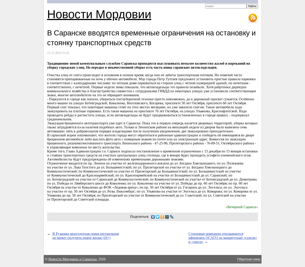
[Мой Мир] (167, 217)
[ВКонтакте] (153, 217)
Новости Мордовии (99, 14)
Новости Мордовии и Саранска (72, 259)
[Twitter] (157, 217)
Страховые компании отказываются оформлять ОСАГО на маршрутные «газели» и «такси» (222, 238)
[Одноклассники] (162, 217)
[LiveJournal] (171, 217)
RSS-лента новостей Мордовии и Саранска (252, 18)
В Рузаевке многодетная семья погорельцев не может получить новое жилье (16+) (85, 236)
